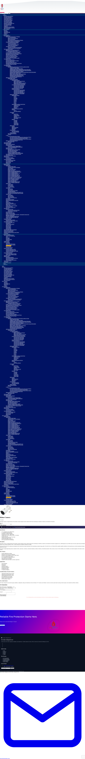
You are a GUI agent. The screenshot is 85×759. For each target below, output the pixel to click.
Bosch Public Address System (11, 253)
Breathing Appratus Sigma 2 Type (12, 220)
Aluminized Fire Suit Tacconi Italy (13, 210)
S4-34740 (15, 98)
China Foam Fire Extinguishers (13, 44)
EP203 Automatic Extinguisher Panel (16, 391)
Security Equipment (6, 234)
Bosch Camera (8, 246)
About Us (5, 30)
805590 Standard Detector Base (19, 83)
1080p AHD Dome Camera (10, 244)
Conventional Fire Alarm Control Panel (18, 84)
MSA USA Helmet (11, 196)
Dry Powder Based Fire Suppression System (13, 53)
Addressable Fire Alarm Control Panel (18, 104)
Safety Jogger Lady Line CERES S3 (14, 178)
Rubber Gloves (10, 185)
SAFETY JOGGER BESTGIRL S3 (14, 175)
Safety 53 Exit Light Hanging (11, 455)
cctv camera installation (8, 22)
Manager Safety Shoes (12, 169)
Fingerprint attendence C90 (10, 249)
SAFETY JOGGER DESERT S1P (14, 176)
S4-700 (15, 99)
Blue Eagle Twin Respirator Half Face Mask (15, 193)
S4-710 (15, 97)
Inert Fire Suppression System (11, 57)
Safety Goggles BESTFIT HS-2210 (12, 200)
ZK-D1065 (8, 238)
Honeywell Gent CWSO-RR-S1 (19, 342)
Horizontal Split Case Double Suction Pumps (14, 63)
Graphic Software (13, 132)
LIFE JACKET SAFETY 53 (10, 207)
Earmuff (7, 201)
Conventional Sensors (16, 80)
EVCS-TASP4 (16, 366)
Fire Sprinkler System (7, 142)
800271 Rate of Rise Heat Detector (20, 334)
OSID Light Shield (15, 127)
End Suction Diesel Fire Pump (11, 62)
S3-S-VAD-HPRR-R (17, 111)
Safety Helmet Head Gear (12, 197)
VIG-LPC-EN (16, 123)
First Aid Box (8, 198)
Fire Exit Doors (6, 156)
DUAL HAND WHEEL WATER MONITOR (15, 398)
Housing (13, 126)
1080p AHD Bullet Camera (10, 495)
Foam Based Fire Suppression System (12, 58)
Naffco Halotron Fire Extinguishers (14, 41)
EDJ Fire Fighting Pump (10, 59)
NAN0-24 (15, 107)
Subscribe (12, 668)
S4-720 (15, 96)
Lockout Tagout (6, 241)
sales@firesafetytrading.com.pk (8, 665)
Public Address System (8, 252)
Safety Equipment (7, 164)
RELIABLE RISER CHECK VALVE (14, 149)
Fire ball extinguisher (7, 159)
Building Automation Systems (9, 278)
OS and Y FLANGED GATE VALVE (14, 152)
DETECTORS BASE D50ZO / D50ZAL (16, 71)
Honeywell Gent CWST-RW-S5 (19, 92)
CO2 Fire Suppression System (11, 55)
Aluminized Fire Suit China (12, 211)
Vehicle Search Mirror (7, 260)
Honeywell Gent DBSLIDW (18, 91)
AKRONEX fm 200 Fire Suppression (14, 51)
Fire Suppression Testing (8, 19)
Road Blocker (8, 223)
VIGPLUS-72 (16, 358)
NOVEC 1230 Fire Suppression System (13, 52)
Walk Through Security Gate (9, 235)
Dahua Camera (8, 245)
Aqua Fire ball (8, 162)
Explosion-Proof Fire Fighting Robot (14, 146)
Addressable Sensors (15, 95)
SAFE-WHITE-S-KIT (17, 117)
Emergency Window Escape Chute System (11, 232)
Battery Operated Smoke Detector (12, 140)
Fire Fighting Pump (7, 310)
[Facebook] (3, 643)
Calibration (6, 277)
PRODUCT (6, 33)
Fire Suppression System (8, 49)
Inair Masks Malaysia (11, 191)
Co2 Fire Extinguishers (12, 43)
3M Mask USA (10, 189)
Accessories (12, 112)
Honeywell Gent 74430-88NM (19, 93)
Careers (5, 285)
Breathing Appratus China (10, 471)
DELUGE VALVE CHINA (12, 151)
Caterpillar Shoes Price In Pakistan (14, 167)
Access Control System (8, 248)
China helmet (10, 446)
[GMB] (3, 646)
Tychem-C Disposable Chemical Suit (12, 216)
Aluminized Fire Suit (9, 209)
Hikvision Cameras (9, 247)
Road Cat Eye (8, 226)
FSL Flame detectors (15, 131)
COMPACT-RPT (17, 115)
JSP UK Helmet (10, 447)
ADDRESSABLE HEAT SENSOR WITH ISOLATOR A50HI (20, 69)
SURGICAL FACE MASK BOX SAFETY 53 (15, 192)
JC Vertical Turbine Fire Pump (11, 64)
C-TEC (7, 135)
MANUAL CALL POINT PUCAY (15, 73)
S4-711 (15, 102)
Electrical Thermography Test (9, 23)
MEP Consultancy (7, 280)
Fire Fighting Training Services (9, 27)
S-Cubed (9, 134)
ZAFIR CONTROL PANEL (14, 67)
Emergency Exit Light (9, 203)
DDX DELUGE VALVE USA (13, 150)
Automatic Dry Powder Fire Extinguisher (15, 47)
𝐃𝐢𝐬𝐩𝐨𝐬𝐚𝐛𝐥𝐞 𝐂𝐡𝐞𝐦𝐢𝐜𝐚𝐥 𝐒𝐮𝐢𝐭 (10, 215)
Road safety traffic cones (10, 222)
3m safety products (7, 255)
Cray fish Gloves (11, 186)
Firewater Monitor (9, 145)
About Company (6, 29)
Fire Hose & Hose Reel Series (11, 399)
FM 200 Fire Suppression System (12, 302)
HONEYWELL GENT (11, 78)
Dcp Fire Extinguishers (12, 37)
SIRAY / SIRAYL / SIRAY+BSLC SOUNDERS (18, 74)
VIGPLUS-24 (16, 106)
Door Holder (16, 118)
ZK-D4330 (8, 240)
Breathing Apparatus (7, 219)
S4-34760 (15, 350)
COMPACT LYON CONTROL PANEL (16, 68)
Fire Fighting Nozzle (9, 406)
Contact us (5, 264)
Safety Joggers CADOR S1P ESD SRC (15, 177)
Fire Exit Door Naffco (9, 157)
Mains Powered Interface (12, 133)
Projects (4, 653)
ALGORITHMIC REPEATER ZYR (16, 76)
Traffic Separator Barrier (10, 224)
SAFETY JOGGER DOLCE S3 (13, 174)
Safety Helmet (8, 194)
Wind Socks (8, 204)
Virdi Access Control (9, 503)
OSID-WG (13, 129)
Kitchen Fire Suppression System (12, 56)
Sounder (13, 109)
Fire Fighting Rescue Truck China (10, 407)
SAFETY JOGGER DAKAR (13, 172)
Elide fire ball (8, 414)
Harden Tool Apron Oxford (10, 213)
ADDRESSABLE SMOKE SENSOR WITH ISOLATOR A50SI (20, 70)
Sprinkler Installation (6, 659)
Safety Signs (8, 202)
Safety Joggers (10, 168)
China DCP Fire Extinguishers (13, 294)
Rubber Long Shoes (11, 170)
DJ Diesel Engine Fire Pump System (12, 60)
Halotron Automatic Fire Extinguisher (14, 48)
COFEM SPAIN (8, 66)
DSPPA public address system (11, 254)
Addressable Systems (13, 94)
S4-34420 (15, 121)
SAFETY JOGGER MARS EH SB (14, 181)
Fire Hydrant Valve (9, 148)
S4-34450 (15, 122)
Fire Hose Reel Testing (8, 20)
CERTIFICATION (7, 32)
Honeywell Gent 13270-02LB (19, 85)
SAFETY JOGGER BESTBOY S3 (14, 173)
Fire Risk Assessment (8, 24)
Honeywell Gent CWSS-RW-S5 (19, 90)
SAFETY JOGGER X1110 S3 (13, 431)
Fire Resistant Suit (9, 463)
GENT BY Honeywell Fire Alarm (11, 77)
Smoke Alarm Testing (7, 270)
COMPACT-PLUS (17, 105)
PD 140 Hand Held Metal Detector (12, 258)
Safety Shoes (8, 165)
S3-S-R (15, 110)
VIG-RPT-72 (16, 114)
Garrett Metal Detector (10, 257)
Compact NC (16, 374)
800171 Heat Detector (17, 82)
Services (4, 15)
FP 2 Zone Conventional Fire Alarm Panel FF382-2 (19, 138)
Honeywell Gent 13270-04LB (19, 86)
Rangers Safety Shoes (12, 166)
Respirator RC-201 (9, 206)
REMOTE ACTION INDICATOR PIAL (16, 326)
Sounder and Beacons (16, 89)
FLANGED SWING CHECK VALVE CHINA (15, 153)
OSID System (12, 125)
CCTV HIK (8, 243)
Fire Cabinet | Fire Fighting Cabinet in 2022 (13, 154)
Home (3, 266)
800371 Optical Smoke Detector (19, 81)
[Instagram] (3, 644)
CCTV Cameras (7, 242)
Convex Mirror (8, 479)
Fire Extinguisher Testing (8, 269)
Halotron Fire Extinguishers (12, 45)
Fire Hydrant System (7, 143)
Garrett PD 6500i (9, 239)
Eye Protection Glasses (10, 199)
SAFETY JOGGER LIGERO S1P (13, 182)
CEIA (7, 236)
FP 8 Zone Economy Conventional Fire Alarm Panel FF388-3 (20, 390)
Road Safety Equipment (8, 221)
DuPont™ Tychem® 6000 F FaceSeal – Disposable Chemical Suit (17, 214)
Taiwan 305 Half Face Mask (13, 190)
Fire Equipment (4, 286)
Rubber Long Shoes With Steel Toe (14, 422)
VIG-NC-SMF (16, 124)
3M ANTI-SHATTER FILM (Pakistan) (10, 229)
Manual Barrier (8, 227)
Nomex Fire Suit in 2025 (10, 212)
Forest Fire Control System (8, 231)
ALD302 (15, 100)
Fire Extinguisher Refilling (8, 16)
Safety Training (5, 661)
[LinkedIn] (3, 645)
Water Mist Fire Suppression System (12, 54)
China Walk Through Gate (10, 487)
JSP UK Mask (10, 188)
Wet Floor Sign (8, 225)
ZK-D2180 (8, 237)
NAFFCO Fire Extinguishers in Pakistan (13, 36)
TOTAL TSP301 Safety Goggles (11, 205)
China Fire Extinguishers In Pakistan (12, 293)
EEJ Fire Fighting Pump (10, 61)
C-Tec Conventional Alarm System (14, 136)
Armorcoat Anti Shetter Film (8, 230)
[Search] (9, 13)
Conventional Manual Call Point (17, 88)
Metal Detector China (9, 259)
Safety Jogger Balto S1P (12, 180)
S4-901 (15, 103)
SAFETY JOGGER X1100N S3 (13, 430)
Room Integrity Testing (8, 21)
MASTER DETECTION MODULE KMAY (17, 75)
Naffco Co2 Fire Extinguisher (13, 38)
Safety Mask (8, 439)
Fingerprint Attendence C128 (11, 250)
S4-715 (15, 101)
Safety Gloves (8, 183)
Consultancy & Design (7, 262)
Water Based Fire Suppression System (12, 50)
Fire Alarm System (7, 65)
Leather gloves (10, 184)
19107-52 (15, 116)
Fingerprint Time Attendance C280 (12, 251)
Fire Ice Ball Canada (9, 161)
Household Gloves (11, 438)
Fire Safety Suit (6, 208)
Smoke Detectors (5, 660)
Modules (13, 119)
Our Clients (6, 31)
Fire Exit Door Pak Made (10, 158)
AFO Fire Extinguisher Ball (10, 160)
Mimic (13, 113)
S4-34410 (15, 120)
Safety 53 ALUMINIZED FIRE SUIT (12, 217)
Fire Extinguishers (7, 35)
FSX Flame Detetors (15, 382)
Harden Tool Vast (9, 218)
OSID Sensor (14, 128)
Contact (4, 654)
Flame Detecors (12, 130)
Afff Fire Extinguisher (11, 39)
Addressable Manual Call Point (17, 108)
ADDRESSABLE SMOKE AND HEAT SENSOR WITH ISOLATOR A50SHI (23, 72)
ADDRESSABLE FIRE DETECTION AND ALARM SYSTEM (18, 318)
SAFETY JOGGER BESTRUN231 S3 (14, 423)
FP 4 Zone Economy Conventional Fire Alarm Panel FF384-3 (20, 137)
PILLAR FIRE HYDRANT (10, 144)
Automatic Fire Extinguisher (11, 46)
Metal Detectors (6, 256)
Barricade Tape (8, 228)
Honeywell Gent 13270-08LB (19, 87)
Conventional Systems (14, 79)
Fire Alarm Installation (8, 17)
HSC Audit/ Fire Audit (7, 25)
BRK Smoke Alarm (11, 141)
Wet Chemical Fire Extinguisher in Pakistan (15, 40)
